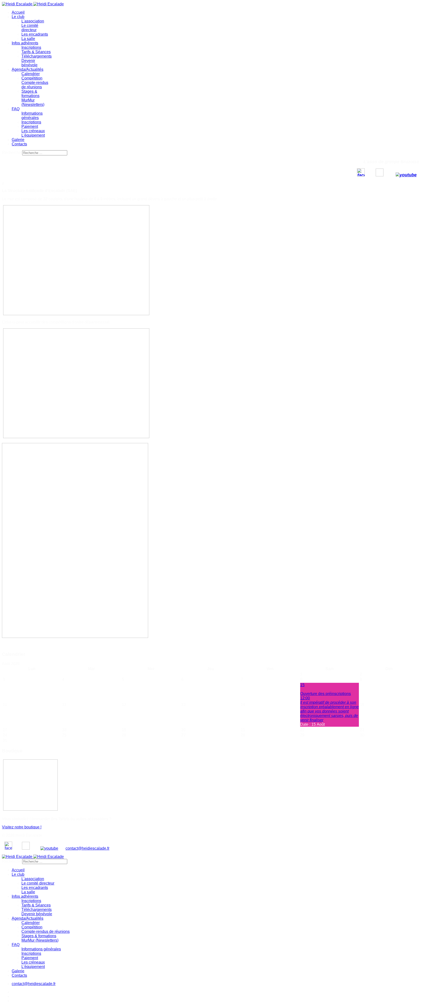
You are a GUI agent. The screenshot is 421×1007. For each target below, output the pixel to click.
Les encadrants (34, 34)
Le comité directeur (29, 27)
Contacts (19, 144)
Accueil (18, 12)
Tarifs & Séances (36, 52)
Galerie (18, 140)
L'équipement (33, 135)
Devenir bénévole (29, 63)
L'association (32, 21)
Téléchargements (36, 56)
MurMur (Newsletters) (32, 102)
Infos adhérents (25, 43)
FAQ (15, 109)
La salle (28, 39)
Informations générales (32, 115)
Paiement (29, 126)
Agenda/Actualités (27, 69)
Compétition (31, 78)
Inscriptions (31, 47)
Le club (18, 17)
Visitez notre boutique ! (21, 827)
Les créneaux (33, 131)
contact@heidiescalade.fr (87, 848)
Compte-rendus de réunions (34, 85)
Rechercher (12, 153)
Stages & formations (30, 93)
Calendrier (30, 74)
